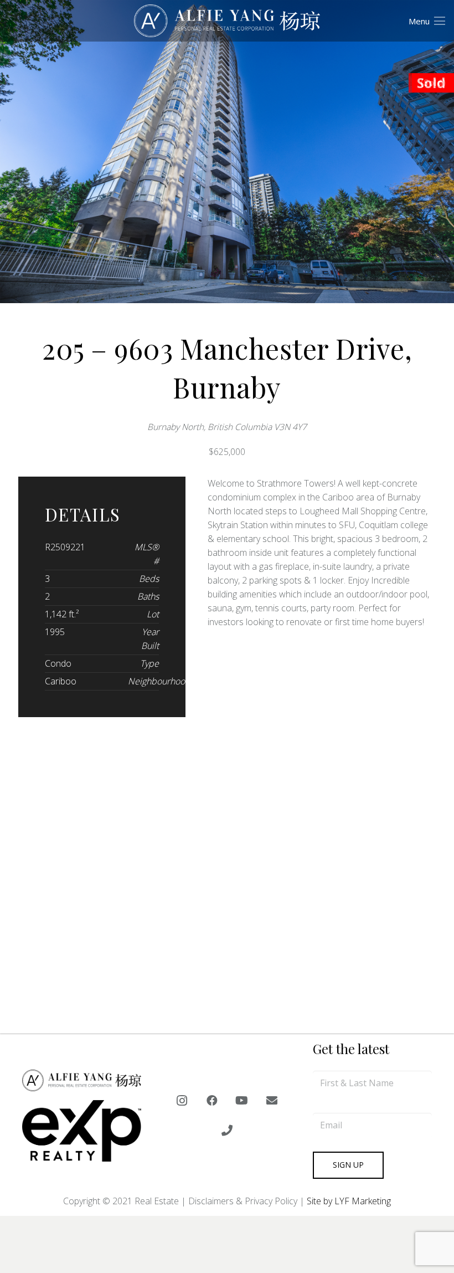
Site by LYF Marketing (349, 1201)
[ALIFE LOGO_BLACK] (227, 21)
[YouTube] (242, 1100)
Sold (431, 83)
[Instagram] (182, 1100)
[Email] (272, 1100)
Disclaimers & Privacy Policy (242, 1201)
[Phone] (227, 1130)
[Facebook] (212, 1100)
